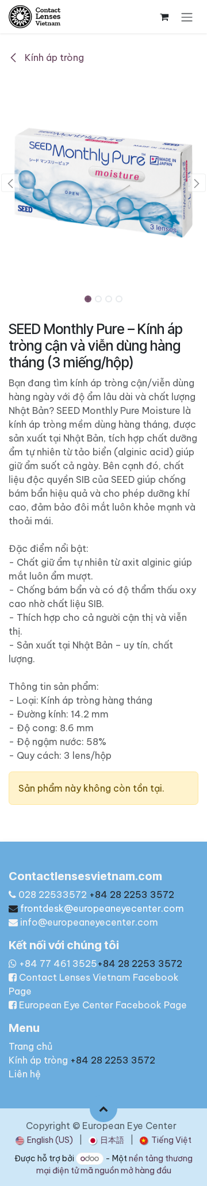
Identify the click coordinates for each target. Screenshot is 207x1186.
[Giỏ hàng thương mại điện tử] (163, 16)
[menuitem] (44, 1140)
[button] (10, 183)
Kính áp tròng (53, 57)
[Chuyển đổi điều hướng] (186, 17)
